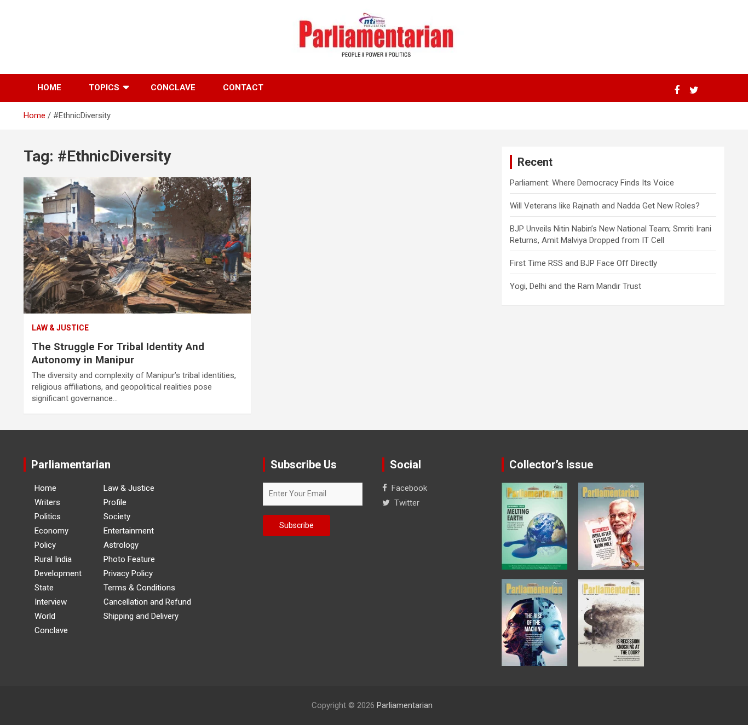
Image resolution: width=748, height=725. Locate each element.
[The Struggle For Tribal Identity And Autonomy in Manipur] (137, 245)
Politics (47, 516)
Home (49, 87)
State (44, 588)
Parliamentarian (405, 705)
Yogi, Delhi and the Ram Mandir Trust (575, 286)
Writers (47, 502)
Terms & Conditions (139, 588)
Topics (104, 87)
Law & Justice (60, 327)
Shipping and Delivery (141, 616)
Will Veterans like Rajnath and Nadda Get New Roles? (605, 206)
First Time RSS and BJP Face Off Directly (583, 263)
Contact (243, 87)
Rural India (53, 559)
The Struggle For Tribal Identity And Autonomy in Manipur (118, 353)
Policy (45, 545)
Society (116, 516)
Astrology (121, 545)
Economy (51, 531)
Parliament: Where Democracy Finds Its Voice (592, 183)
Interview (50, 602)
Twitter (406, 503)
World (44, 616)
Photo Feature (129, 559)
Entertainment (128, 531)
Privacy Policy (128, 573)
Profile (114, 502)
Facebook (409, 488)
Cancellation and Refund (147, 602)
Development (58, 573)
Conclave (173, 87)
